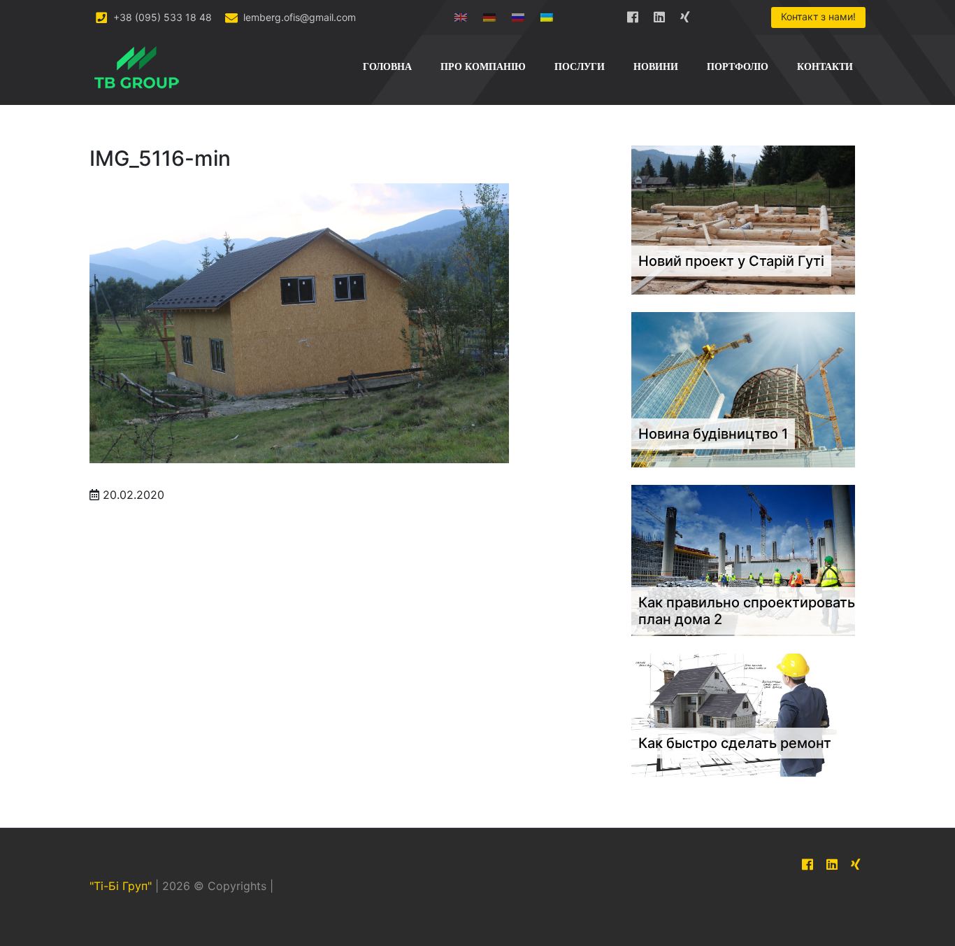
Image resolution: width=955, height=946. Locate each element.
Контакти (825, 67)
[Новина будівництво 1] (743, 389)
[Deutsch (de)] (489, 14)
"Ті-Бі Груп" (120, 887)
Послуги (579, 67)
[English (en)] (461, 14)
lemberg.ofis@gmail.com (298, 17)
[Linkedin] (659, 14)
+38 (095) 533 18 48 (161, 17)
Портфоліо (737, 67)
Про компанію (483, 67)
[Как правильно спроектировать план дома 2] (743, 560)
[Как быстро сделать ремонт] (743, 714)
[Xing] (686, 14)
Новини (655, 67)
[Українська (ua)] (547, 14)
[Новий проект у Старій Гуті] (743, 219)
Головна (387, 67)
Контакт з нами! (818, 16)
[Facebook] (633, 14)
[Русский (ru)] (518, 14)
